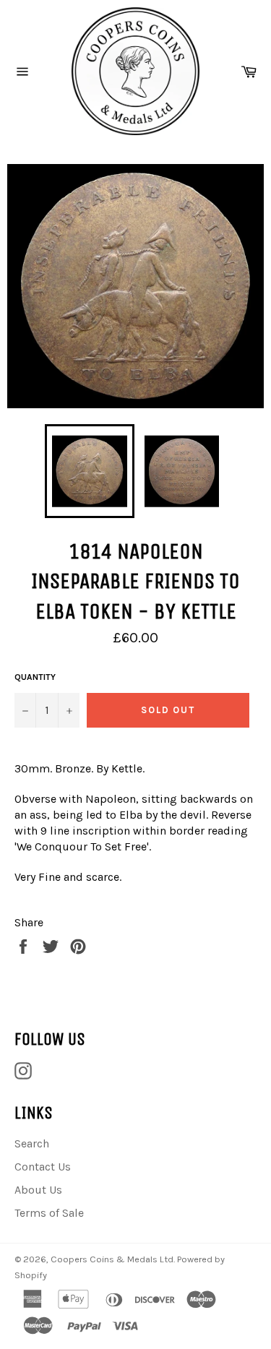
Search (31, 1143)
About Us (38, 1190)
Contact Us (42, 1166)
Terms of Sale (49, 1213)
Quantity (35, 677)
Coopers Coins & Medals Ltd (112, 1259)
